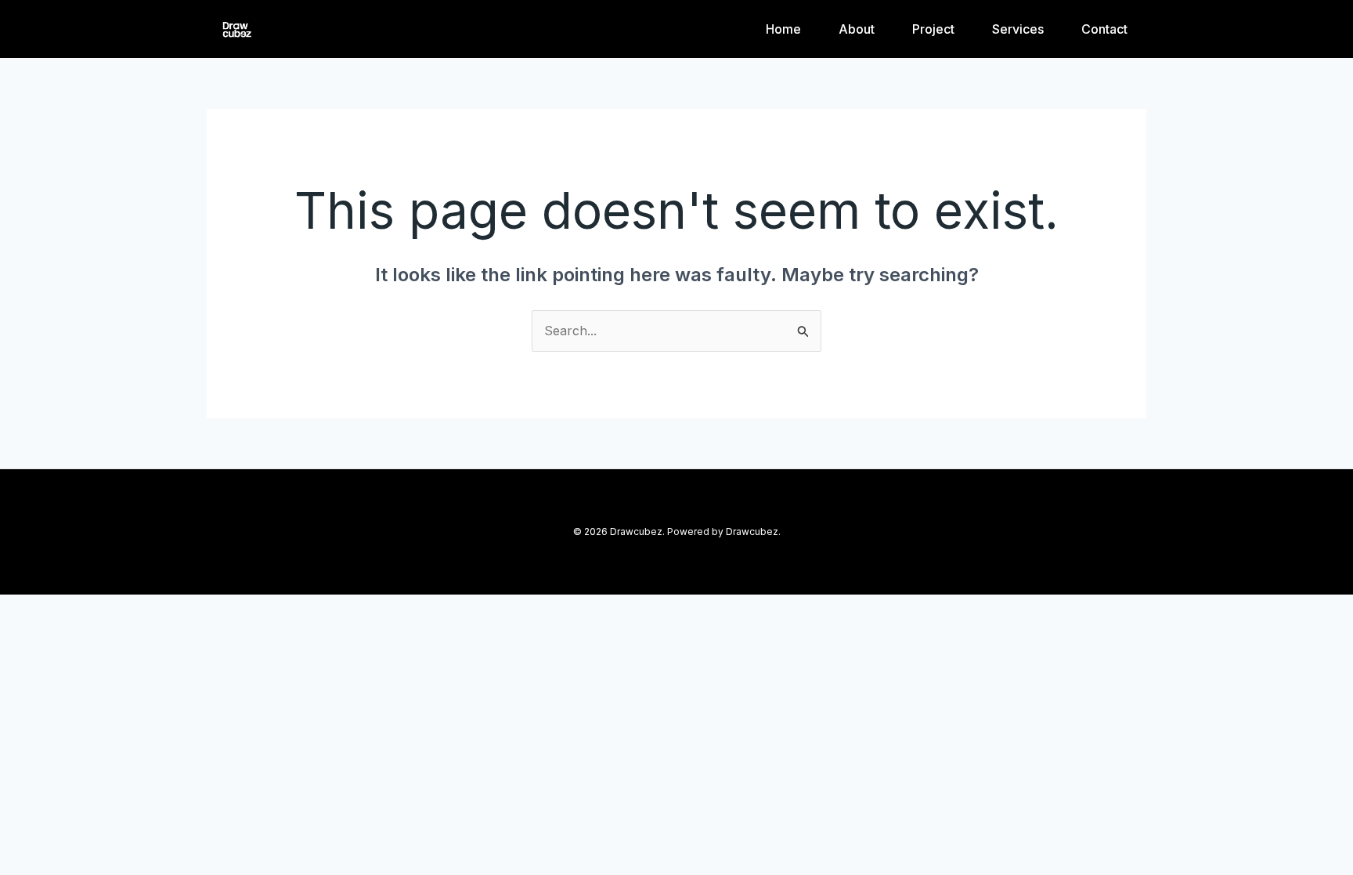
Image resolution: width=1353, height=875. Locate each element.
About (857, 29)
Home (783, 29)
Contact (1104, 29)
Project (933, 29)
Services (1018, 29)
